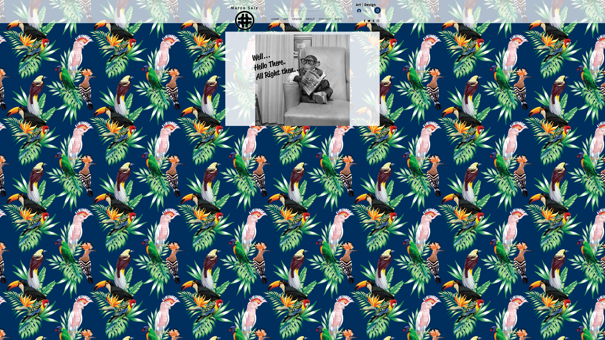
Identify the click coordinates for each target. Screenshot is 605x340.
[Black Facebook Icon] (364, 21)
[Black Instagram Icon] (378, 21)
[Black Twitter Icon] (369, 21)
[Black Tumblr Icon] (373, 21)
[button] (377, 10)
